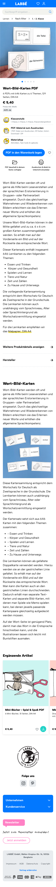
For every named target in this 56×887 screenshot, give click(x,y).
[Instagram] (23, 783)
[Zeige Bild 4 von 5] (31, 81)
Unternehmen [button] (14, 800)
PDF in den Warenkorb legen (24, 152)
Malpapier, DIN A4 (19, 331)
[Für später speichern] (49, 152)
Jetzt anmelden (16, 840)
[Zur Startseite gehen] (21, 3)
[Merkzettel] (38, 3)
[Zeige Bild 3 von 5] (28, 81)
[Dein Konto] (44, 3)
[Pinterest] (32, 783)
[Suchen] (50, 12)
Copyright (45, 864)
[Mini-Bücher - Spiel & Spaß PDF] (26, 683)
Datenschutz (32, 864)
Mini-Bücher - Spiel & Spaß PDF (24, 709)
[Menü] (4, 3)
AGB (21, 864)
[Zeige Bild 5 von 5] (33, 81)
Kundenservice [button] (15, 806)
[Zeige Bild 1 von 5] (22, 81)
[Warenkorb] (50, 3)
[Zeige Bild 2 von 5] (25, 81)
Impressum (11, 864)
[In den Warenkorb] (43, 729)
